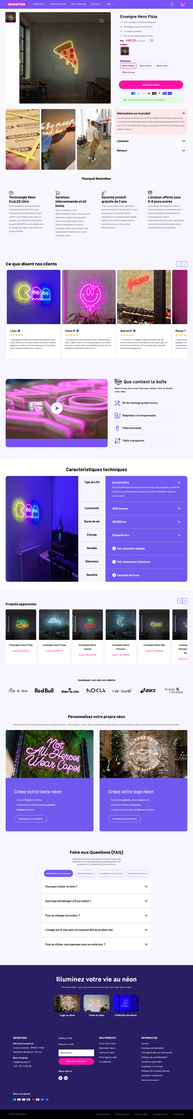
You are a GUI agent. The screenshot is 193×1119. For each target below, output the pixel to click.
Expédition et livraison (152, 1066)
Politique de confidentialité (154, 1057)
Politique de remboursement (155, 1071)
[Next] (184, 601)
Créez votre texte (58, 4)
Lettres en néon (106, 1053)
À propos (95, 4)
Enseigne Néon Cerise (87, 646)
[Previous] (180, 601)
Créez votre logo (78, 4)
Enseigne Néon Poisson (120, 646)
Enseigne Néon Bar (154, 644)
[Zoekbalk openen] (172, 4)
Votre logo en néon (108, 1057)
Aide (109, 4)
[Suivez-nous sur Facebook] (60, 1078)
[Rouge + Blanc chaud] (124, 51)
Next (189, 314)
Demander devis (107, 1048)
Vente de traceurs (150, 1080)
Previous (3, 314)
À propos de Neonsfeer (152, 1048)
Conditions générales (151, 1062)
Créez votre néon (107, 1044)
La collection (105, 1062)
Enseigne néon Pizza (20, 644)
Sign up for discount (76, 1061)
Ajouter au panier (151, 84)
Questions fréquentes (151, 1076)
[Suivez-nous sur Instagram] (66, 1078)
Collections (38, 4)
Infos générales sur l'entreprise (156, 1053)
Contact (145, 1044)
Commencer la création (31, 818)
